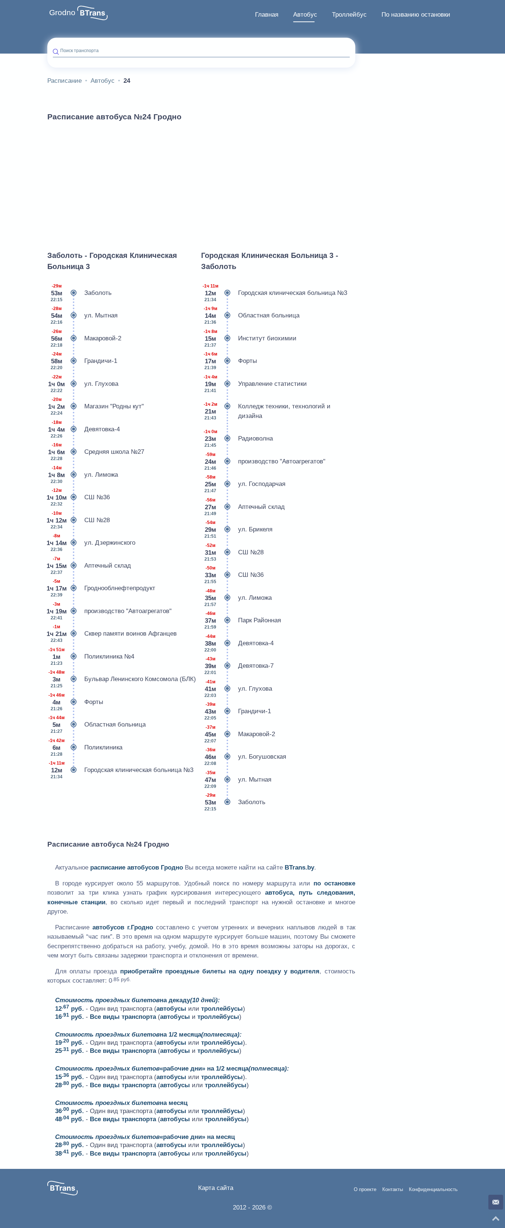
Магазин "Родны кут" (96, 406)
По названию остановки (416, 14)
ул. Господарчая (244, 483)
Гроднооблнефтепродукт (101, 588)
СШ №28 (78, 520)
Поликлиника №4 (91, 656)
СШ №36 (78, 497)
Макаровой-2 (86, 338)
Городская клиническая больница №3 (121, 770)
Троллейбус (349, 14)
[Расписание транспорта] (92, 13)
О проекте (365, 1189)
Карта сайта (215, 1187)
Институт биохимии (250, 338)
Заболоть (81, 292)
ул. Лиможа (83, 474)
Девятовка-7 (239, 665)
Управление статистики (255, 383)
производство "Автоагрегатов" (109, 611)
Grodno (62, 12)
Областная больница (97, 724)
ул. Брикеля (238, 529)
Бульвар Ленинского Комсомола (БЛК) (122, 679)
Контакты (392, 1189)
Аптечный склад (89, 565)
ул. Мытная (84, 315)
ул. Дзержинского (91, 542)
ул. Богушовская (245, 756)
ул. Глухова (83, 383)
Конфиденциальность (433, 1189)
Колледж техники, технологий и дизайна (267, 411)
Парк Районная (242, 620)
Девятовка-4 (84, 429)
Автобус (305, 14)
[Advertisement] (201, 182)
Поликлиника (85, 747)
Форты (75, 702)
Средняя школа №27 (96, 451)
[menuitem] (267, 15)
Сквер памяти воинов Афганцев (112, 633)
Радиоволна (238, 438)
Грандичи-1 (84, 360)
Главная (266, 14)
